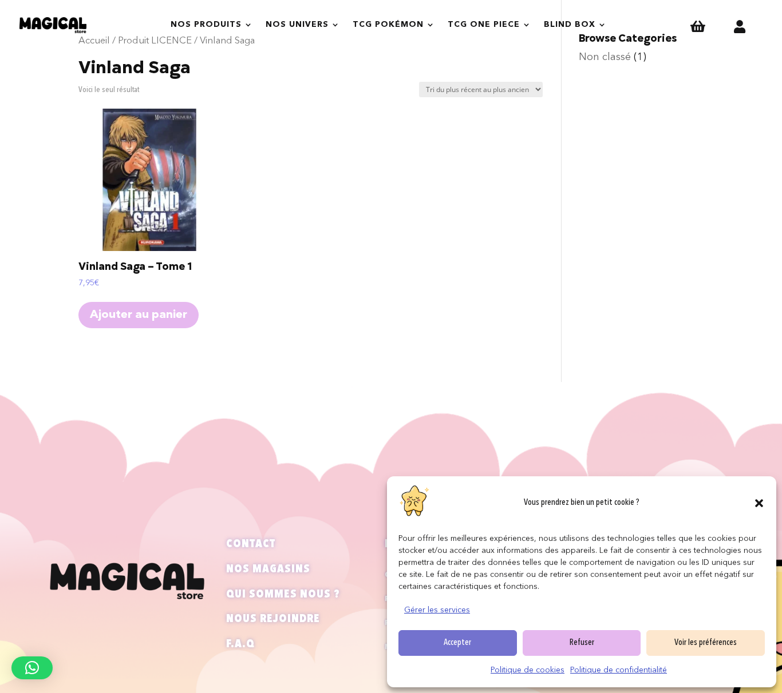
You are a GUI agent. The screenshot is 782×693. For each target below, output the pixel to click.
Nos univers (297, 25)
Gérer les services (437, 610)
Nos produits (206, 25)
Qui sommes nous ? (283, 594)
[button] (759, 503)
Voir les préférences (705, 643)
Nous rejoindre (273, 619)
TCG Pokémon (388, 25)
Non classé (605, 57)
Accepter (457, 643)
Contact (250, 544)
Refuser (582, 643)
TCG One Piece (484, 25)
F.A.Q (240, 644)
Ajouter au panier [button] (138, 315)
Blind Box (569, 25)
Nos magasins (268, 569)
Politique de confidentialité (618, 670)
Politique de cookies (527, 670)
